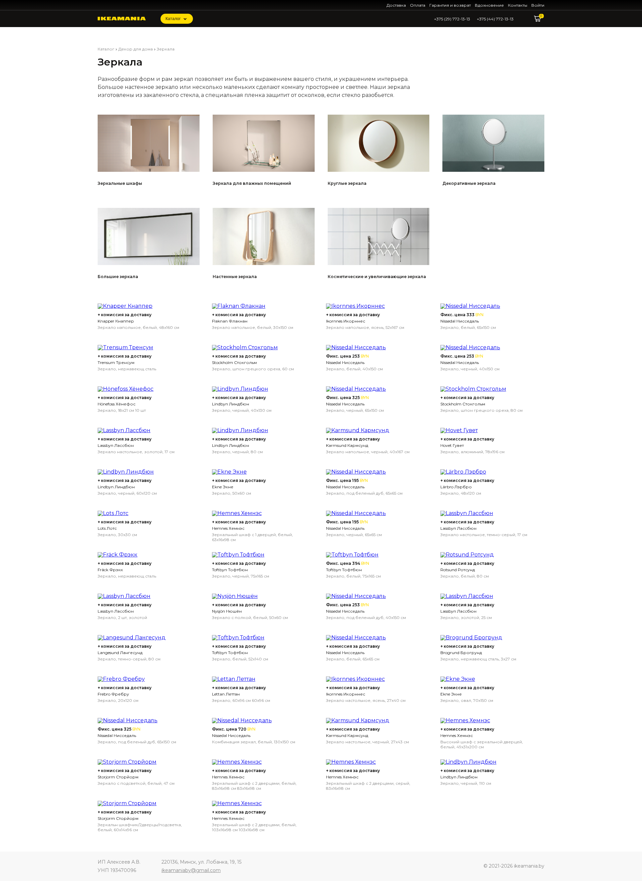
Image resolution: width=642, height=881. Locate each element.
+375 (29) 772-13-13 (452, 18)
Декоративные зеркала (469, 183)
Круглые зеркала (347, 183)
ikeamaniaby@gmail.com (191, 870)
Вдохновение (489, 5)
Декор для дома (135, 48)
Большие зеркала (118, 276)
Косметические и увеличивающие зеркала (377, 276)
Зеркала (166, 48)
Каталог (173, 18)
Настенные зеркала (235, 276)
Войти (537, 5)
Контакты (517, 5)
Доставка (396, 5)
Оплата (417, 5)
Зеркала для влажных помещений (252, 183)
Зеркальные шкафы (120, 183)
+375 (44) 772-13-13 (495, 18)
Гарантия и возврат (450, 5)
